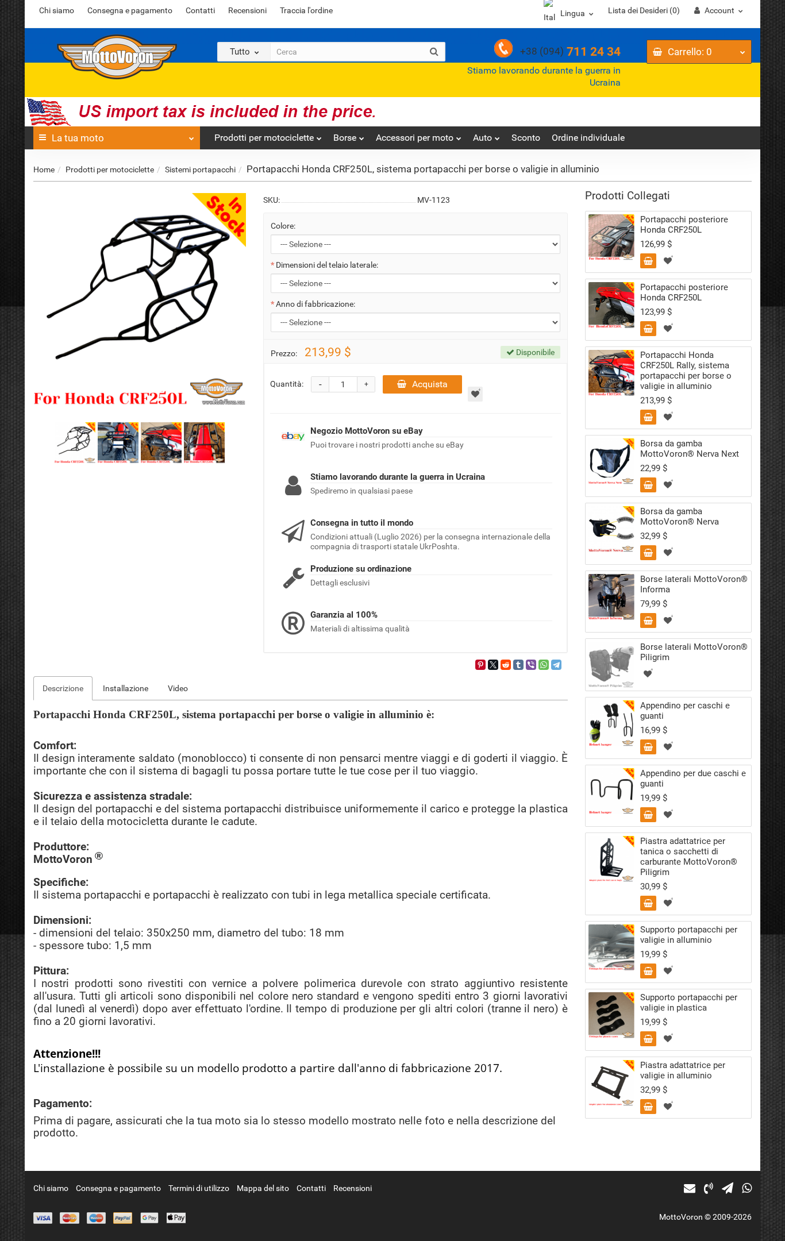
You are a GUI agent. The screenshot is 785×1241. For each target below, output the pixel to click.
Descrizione (63, 688)
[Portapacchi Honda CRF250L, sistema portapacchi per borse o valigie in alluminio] (139, 299)
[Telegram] (556, 665)
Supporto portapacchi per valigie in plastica (688, 1002)
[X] (493, 665)
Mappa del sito (263, 1188)
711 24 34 (570, 52)
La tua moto (78, 138)
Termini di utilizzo (198, 1188)
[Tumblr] (518, 665)
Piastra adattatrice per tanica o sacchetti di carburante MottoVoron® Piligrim (688, 856)
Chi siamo (56, 10)
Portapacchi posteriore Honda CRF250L (684, 224)
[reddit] (506, 665)
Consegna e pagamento (129, 10)
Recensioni (247, 10)
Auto (482, 137)
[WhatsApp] (543, 665)
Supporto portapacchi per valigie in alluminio (688, 934)
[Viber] (531, 665)
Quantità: (286, 383)
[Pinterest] (480, 665)
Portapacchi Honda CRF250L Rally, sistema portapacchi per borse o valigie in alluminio (686, 370)
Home (44, 169)
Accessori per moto (414, 137)
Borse (344, 137)
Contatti (200, 10)
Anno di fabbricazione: (315, 304)
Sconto (525, 137)
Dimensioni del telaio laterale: (327, 264)
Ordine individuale (588, 137)
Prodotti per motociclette (264, 137)
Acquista (430, 384)
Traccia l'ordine (306, 10)
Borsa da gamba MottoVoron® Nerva (679, 516)
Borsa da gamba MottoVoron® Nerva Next (689, 448)
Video (178, 688)
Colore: (283, 225)
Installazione (125, 688)
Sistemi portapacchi (200, 169)
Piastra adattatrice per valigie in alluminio (682, 1070)
